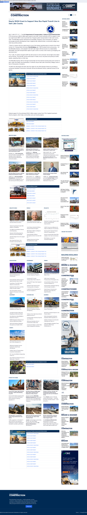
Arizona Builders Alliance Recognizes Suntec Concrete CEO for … (34, 236)
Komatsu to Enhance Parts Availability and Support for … (16, 308)
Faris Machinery (30, 121)
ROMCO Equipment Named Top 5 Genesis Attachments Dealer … (17, 320)
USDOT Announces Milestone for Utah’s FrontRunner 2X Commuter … (51, 228)
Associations (13, 260)
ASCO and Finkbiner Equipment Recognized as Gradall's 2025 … (16, 324)
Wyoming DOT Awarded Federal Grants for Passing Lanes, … (51, 231)
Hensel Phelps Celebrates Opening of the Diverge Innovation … (51, 286)
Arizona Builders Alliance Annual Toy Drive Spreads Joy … (51, 282)
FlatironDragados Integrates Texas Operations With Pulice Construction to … (51, 325)
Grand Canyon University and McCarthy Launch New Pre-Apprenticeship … (50, 290)
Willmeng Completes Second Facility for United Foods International (16, 347)
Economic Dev (30, 294)
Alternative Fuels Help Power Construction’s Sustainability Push (65, 62)
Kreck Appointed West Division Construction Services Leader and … (34, 222)
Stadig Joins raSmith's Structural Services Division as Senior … (16, 222)
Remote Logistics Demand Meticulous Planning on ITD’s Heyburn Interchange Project (65, 421)
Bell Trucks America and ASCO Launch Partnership (50, 308)
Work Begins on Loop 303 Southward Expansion (49, 239)
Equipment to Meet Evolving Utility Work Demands (65, 224)
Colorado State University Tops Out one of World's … (34, 318)
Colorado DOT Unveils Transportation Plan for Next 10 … (34, 279)
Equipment (12, 294)
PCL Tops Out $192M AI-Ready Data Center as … (17, 355)
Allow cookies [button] (6, 2)
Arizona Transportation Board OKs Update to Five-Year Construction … (51, 235)
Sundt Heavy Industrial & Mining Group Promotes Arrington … (33, 228)
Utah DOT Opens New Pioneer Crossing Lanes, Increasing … (33, 286)
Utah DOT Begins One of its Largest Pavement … (17, 237)
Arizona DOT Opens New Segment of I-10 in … (34, 282)
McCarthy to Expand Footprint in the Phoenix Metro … (51, 313)
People (28, 208)
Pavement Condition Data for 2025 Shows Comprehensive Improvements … (51, 222)
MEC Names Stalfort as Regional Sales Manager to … (34, 231)
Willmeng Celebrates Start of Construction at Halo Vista (33, 322)
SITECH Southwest (31, 78)
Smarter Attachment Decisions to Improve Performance (65, 24)
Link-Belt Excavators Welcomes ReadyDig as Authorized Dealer (16, 313)
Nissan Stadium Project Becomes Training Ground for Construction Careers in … (65, 364)
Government (30, 260)
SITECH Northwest (31, 83)
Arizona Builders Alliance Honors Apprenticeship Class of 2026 (17, 280)
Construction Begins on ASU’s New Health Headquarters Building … (34, 325)
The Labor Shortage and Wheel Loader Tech (65, 182)
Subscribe (29, 506)
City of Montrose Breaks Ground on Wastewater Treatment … (17, 358)
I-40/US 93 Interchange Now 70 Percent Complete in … (33, 290)
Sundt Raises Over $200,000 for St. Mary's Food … (51, 274)
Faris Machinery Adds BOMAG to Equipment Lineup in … (16, 317)
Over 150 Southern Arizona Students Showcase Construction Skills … (17, 292)
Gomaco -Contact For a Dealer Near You (36, 126)
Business (46, 294)
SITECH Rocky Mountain (32, 76)
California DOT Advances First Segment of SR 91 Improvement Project (65, 270)
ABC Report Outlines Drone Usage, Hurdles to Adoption (65, 190)
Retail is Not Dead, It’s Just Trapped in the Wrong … (65, 259)
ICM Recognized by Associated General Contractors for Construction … (16, 275)
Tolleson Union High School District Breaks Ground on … (34, 314)
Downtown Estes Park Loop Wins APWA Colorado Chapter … (17, 287)
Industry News (12, 135)
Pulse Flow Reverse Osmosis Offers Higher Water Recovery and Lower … (65, 398)
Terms (77, 512)
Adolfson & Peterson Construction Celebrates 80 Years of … (51, 320)
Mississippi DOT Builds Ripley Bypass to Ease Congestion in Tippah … (64, 305)
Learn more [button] (33, 0)
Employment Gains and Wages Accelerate (65, 76)
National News (66, 18)
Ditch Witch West (31, 188)
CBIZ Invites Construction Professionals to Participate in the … (51, 279)
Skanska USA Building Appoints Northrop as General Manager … (16, 234)
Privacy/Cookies (83, 512)
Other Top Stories (13, 377)
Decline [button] (1, 2)
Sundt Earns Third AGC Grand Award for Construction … (16, 284)
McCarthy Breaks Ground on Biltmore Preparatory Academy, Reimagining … (33, 309)
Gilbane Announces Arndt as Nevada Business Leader (33, 240)
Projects (46, 208)
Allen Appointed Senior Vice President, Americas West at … (16, 241)
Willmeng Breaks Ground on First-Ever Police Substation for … (17, 341)
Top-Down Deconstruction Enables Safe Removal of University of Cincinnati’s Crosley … (64, 282)
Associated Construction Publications (11, 512)
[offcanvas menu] (75, 15)
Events (11, 327)
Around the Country (66, 231)
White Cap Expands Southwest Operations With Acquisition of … (51, 317)
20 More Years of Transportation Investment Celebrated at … (16, 351)
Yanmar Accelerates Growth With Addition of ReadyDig (17, 226)
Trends (46, 260)
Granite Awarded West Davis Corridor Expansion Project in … (33, 274)
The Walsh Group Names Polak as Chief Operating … (17, 230)
